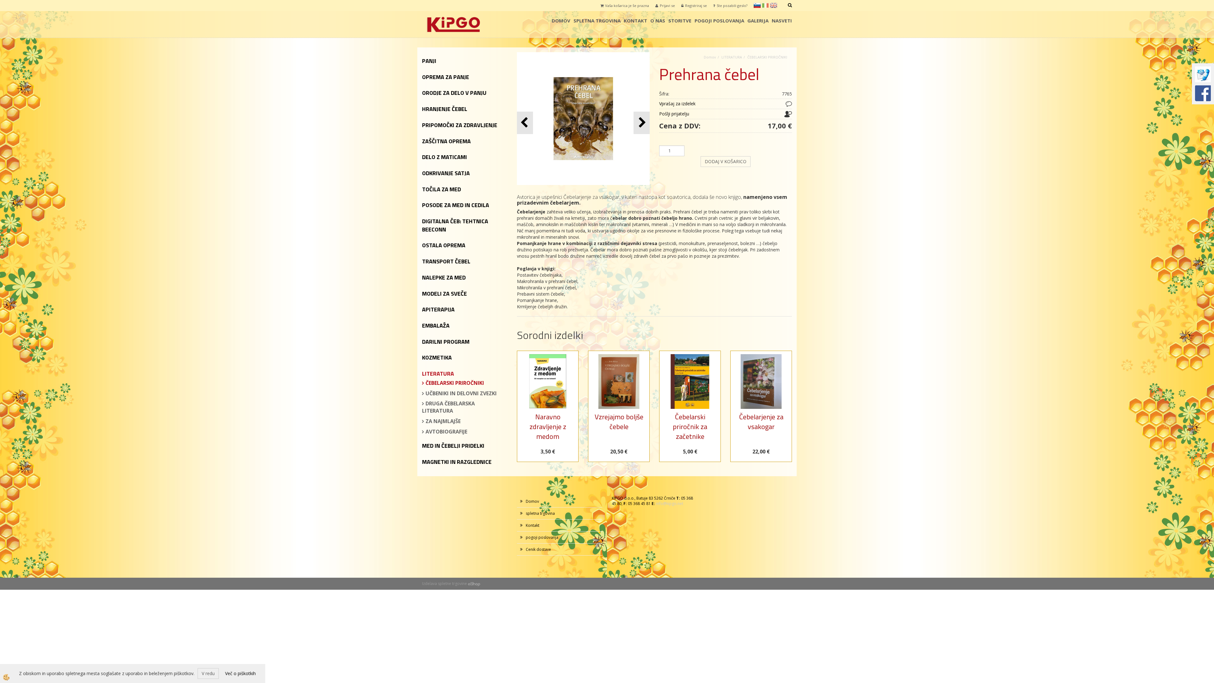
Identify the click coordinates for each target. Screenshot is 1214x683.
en (773, 5)
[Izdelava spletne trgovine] (474, 583)
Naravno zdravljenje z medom (548, 426)
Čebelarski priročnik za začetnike (690, 426)
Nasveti (782, 20)
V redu (208, 673)
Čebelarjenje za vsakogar (761, 421)
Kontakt (635, 20)
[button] (642, 123)
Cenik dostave (538, 549)
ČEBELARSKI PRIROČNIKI (455, 382)
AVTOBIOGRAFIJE (446, 431)
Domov (561, 20)
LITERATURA (731, 57)
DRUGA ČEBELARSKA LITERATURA (448, 407)
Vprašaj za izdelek (677, 104)
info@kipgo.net (669, 503)
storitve (679, 20)
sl (757, 5)
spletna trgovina (597, 20)
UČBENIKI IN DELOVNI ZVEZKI (461, 393)
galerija (758, 20)
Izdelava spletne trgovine (444, 583)
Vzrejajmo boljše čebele (619, 421)
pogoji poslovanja (719, 20)
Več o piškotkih (240, 673)
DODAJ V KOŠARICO (725, 161)
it (765, 5)
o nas (657, 20)
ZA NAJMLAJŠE (443, 421)
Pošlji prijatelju (674, 114)
